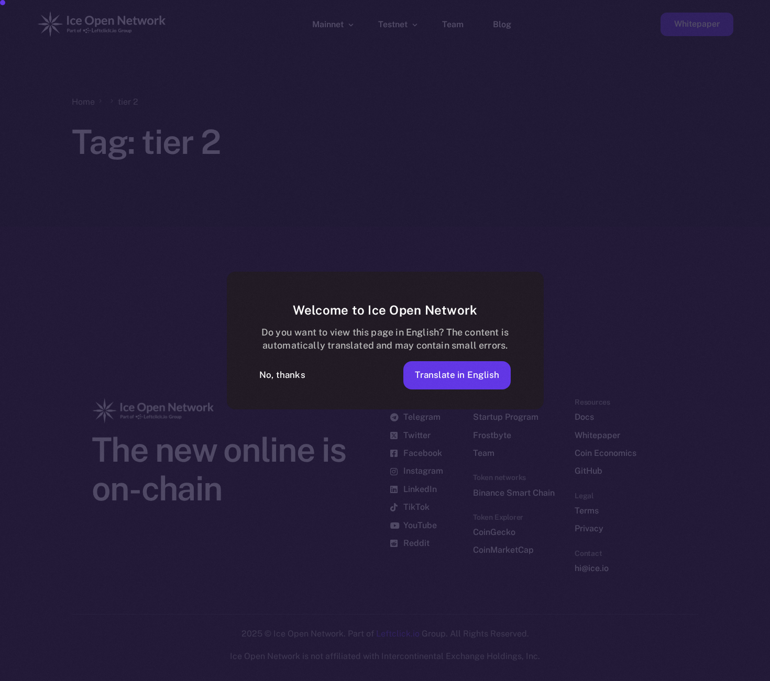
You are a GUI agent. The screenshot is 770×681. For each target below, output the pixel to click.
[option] (262, 671)
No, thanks (282, 375)
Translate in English (457, 375)
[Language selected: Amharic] (503, 671)
